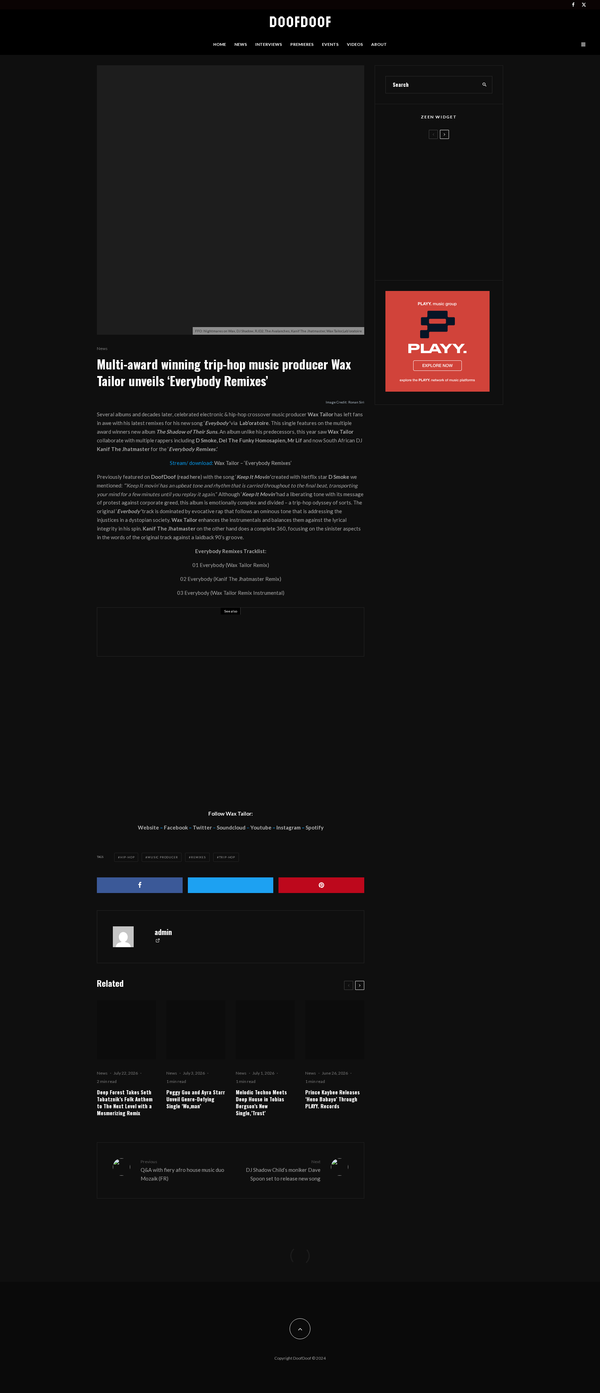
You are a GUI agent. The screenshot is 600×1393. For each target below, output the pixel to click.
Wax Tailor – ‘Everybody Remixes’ (253, 463)
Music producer (163, 857)
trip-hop (227, 857)
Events (330, 44)
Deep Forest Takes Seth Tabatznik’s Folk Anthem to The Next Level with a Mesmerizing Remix (124, 1102)
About (379, 44)
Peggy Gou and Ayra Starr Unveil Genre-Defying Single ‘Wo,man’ (195, 1098)
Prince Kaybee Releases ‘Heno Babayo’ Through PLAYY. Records (332, 1098)
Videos (355, 44)
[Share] (140, 885)
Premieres (302, 44)
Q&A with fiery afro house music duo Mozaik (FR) (182, 1170)
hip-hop (127, 857)
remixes (198, 857)
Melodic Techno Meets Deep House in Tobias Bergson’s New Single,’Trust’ (261, 1102)
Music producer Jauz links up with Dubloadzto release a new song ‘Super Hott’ (250, 636)
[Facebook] (573, 4)
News (240, 44)
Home (219, 44)
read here (189, 477)
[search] (484, 84)
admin (163, 932)
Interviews (268, 44)
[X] (584, 4)
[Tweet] (231, 885)
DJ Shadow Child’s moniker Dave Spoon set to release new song (283, 1170)
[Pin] (321, 885)
